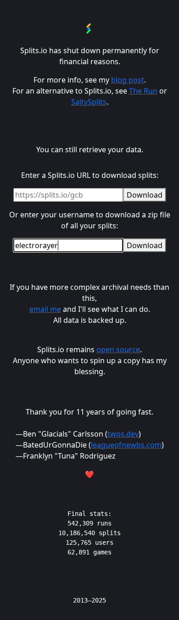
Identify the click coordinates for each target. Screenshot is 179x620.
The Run (143, 91)
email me (45, 309)
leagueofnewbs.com (126, 445)
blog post (127, 80)
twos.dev (123, 434)
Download (144, 195)
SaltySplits (88, 102)
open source (118, 349)
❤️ (89, 474)
